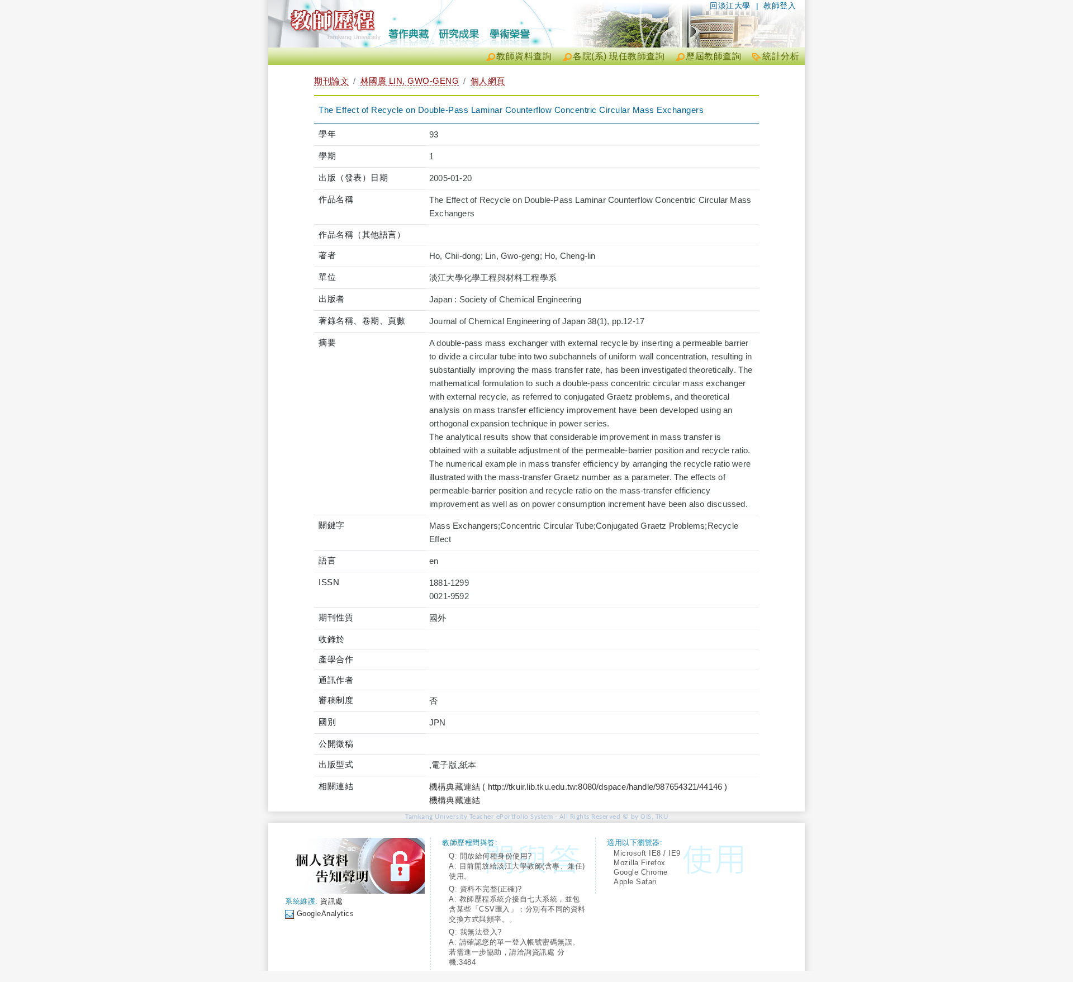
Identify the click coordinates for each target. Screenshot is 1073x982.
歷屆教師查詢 (713, 56)
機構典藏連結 (454, 800)
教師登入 (779, 5)
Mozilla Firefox (640, 862)
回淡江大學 (730, 5)
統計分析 (780, 56)
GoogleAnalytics (325, 913)
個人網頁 (488, 81)
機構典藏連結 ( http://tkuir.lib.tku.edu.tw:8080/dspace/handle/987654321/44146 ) (578, 786)
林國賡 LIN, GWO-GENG (409, 81)
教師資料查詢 (524, 56)
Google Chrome (641, 872)
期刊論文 (331, 81)
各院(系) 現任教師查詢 (618, 56)
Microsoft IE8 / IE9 (647, 853)
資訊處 (331, 901)
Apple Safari (635, 881)
